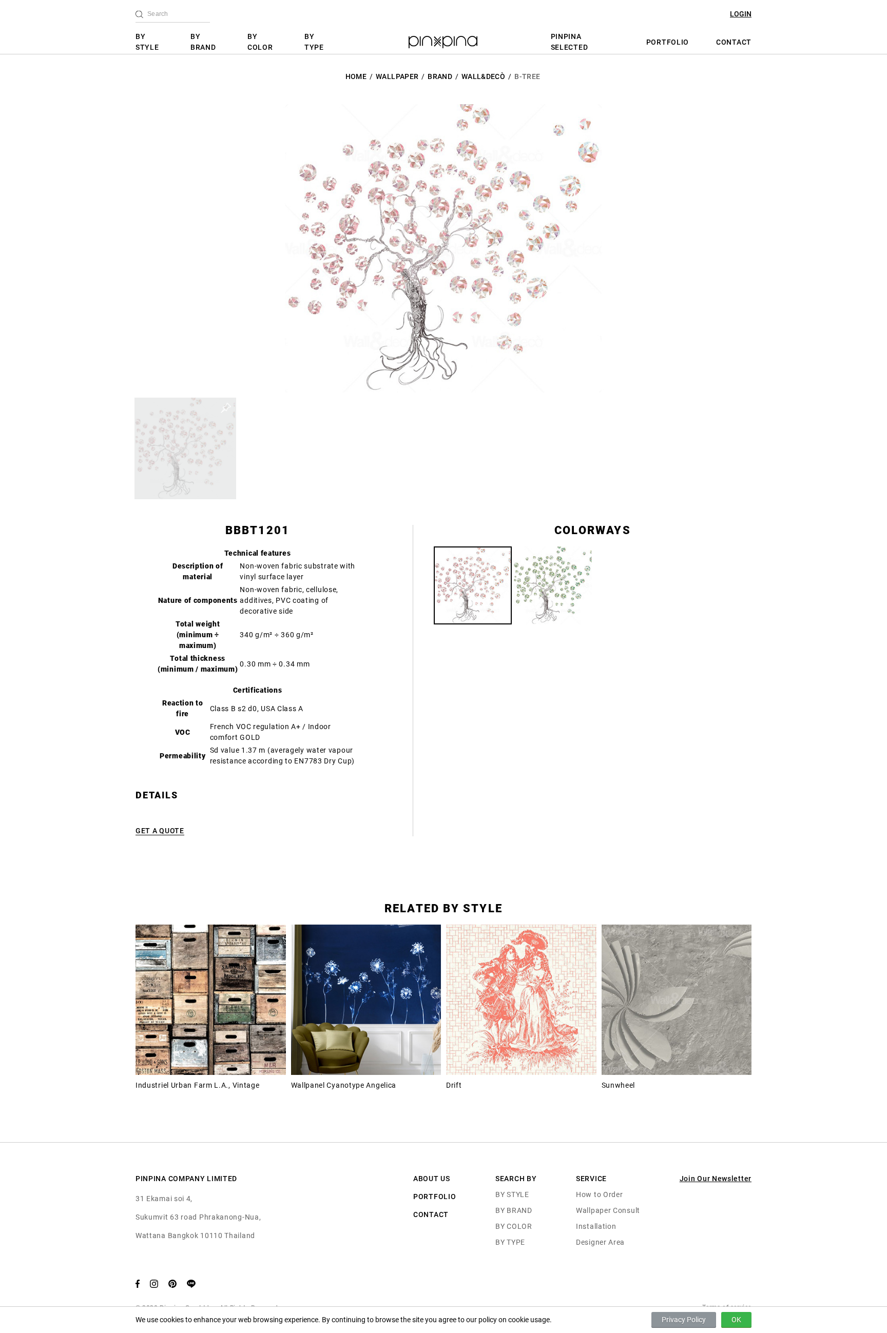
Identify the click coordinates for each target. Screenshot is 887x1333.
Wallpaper (397, 76)
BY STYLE (147, 41)
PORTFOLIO (667, 42)
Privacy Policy (684, 1320)
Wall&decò (483, 76)
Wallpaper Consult (608, 1210)
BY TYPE (314, 41)
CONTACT (733, 42)
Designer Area (600, 1242)
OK (736, 1320)
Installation (596, 1226)
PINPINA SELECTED (569, 41)
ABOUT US (431, 1178)
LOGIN (740, 14)
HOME (356, 76)
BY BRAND (203, 41)
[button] (185, 448)
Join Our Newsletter (715, 1178)
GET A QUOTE (160, 831)
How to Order (599, 1194)
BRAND (440, 76)
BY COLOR (260, 41)
